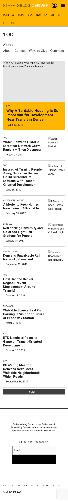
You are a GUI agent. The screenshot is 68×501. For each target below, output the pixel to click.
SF (59, 15)
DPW (5, 361)
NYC (38, 15)
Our (8, 15)
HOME (21, 15)
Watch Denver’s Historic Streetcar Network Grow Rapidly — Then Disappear (22, 146)
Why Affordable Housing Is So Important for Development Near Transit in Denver (32, 115)
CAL (13, 23)
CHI (52, 15)
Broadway (8, 306)
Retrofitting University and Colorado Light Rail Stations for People (23, 232)
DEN (5, 23)
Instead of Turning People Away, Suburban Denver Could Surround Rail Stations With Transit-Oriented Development (22, 177)
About (7, 51)
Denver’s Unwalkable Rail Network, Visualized (21, 257)
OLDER (32, 392)
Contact (20, 51)
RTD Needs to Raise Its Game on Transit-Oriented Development (22, 341)
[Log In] (54, 5)
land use (7, 224)
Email (17, 450)
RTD (8, 106)
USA (30, 15)
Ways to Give (38, 51)
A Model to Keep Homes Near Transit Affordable (21, 206)
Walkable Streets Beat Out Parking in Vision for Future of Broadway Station (23, 314)
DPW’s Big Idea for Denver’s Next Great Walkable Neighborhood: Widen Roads (21, 370)
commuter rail (11, 251)
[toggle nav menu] (63, 5)
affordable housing (13, 200)
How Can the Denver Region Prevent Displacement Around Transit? (19, 284)
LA (45, 15)
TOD (5, 138)
